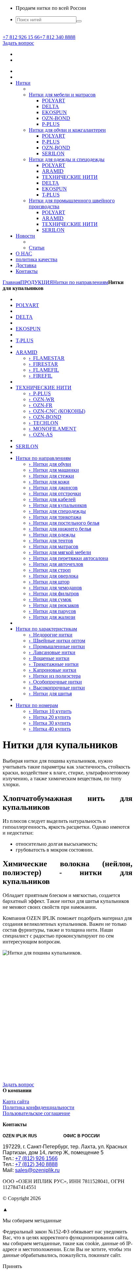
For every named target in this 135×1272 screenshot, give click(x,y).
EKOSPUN (54, 112)
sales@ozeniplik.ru (37, 1170)
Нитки (23, 83)
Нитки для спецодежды (57, 511)
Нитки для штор (49, 582)
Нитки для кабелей (52, 499)
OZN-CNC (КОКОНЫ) (57, 411)
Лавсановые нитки (52, 652)
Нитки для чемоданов (55, 587)
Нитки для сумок (50, 599)
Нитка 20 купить (50, 717)
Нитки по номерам (37, 705)
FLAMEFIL (44, 370)
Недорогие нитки (50, 634)
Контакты (27, 271)
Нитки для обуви (50, 464)
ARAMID (53, 171)
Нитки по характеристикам (46, 629)
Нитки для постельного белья (64, 523)
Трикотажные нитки (54, 664)
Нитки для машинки (54, 470)
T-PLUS (51, 194)
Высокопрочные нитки (57, 687)
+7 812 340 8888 (57, 37)
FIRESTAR (43, 364)
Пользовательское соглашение (36, 1113)
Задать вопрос (18, 43)
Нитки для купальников (58, 505)
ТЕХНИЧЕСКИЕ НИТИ (70, 177)
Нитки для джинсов (53, 487)
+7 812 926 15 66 (21, 37)
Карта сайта (16, 1101)
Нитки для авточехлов (56, 564)
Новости (25, 236)
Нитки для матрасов (53, 546)
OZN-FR (40, 405)
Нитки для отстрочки (55, 493)
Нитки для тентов (51, 540)
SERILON (53, 153)
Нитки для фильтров (54, 593)
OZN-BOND (56, 118)
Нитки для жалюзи (52, 617)
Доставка (26, 265)
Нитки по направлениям (43, 458)
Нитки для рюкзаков (54, 605)
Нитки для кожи (49, 481)
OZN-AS (41, 434)
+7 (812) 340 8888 (36, 1164)
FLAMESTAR (47, 358)
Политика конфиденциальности (38, 1107)
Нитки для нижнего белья (60, 529)
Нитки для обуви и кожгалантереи (67, 130)
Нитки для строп (50, 570)
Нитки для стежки (51, 476)
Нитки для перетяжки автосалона (68, 558)
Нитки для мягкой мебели (60, 552)
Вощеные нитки (49, 658)
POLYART (53, 100)
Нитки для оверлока (53, 576)
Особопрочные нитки (55, 682)
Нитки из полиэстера (55, 676)
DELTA (50, 106)
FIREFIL (40, 376)
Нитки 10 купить (50, 711)
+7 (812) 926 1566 (36, 1158)
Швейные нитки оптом (57, 640)
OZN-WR (41, 399)
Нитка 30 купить (50, 723)
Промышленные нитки (57, 646)
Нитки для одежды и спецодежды (67, 159)
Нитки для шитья (50, 693)
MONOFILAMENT (52, 429)
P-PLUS (51, 124)
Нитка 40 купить (50, 729)
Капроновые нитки (52, 670)
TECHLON (43, 423)
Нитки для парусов (52, 611)
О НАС (24, 253)
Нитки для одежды (52, 534)
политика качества (36, 259)
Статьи (37, 247)
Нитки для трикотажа (55, 517)
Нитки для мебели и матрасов (62, 94)
